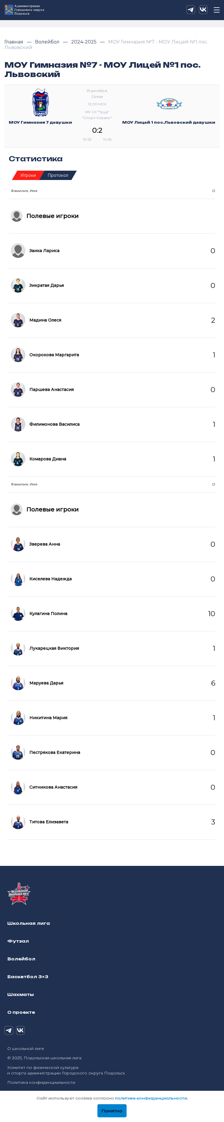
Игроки (28, 175)
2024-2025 (84, 42)
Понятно (112, 1111)
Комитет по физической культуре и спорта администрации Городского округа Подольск (66, 1070)
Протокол (58, 175)
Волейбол (48, 42)
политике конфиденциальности (151, 1098)
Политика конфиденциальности (41, 1082)
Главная (14, 42)
